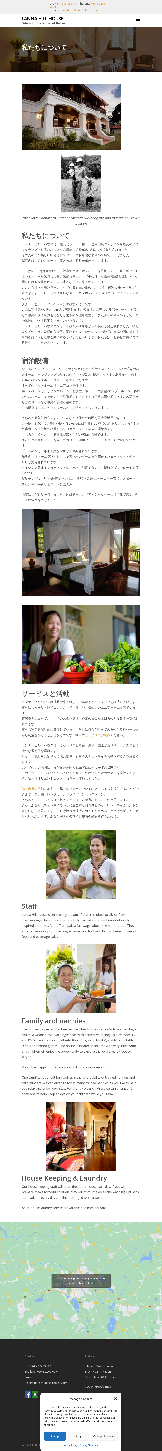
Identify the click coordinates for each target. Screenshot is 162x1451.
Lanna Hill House (42, 18)
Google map (103, 1386)
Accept (55, 1436)
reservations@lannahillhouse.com (79, 10)
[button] (116, 1399)
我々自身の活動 (33, 788)
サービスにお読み (97, 735)
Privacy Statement (89, 1445)
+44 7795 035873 (66, 3)
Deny (78, 1436)
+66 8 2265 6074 (47, 1371)
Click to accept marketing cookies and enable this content (81, 1281)
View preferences (104, 1436)
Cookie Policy (70, 1445)
